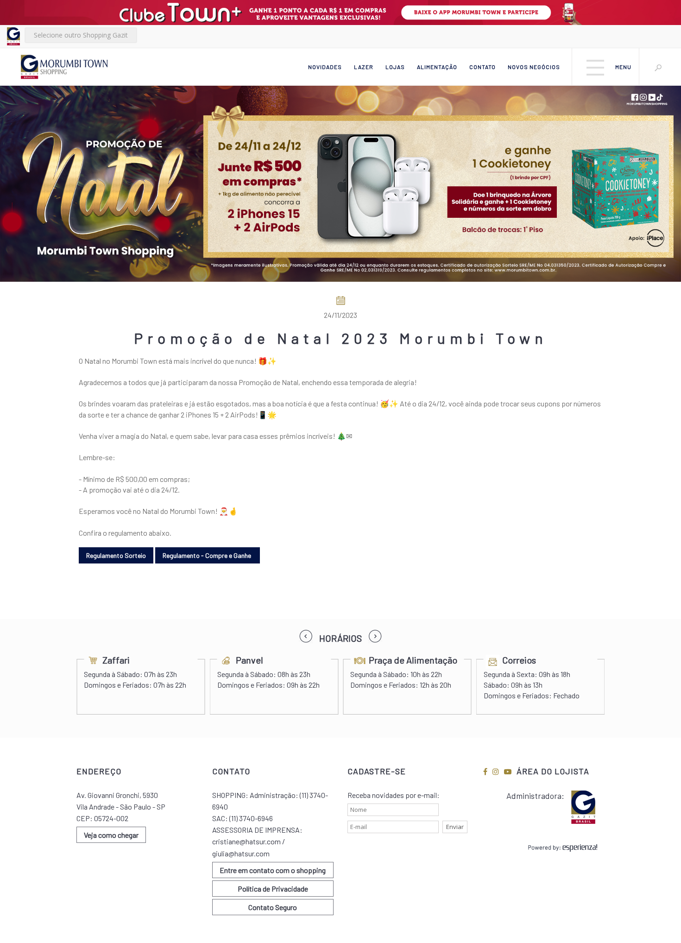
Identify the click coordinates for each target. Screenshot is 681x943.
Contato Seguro (272, 907)
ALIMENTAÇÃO (437, 66)
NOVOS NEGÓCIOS (534, 66)
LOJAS (395, 66)
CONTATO (482, 66)
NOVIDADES (325, 66)
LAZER (363, 66)
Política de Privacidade (273, 888)
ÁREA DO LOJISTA (553, 771)
